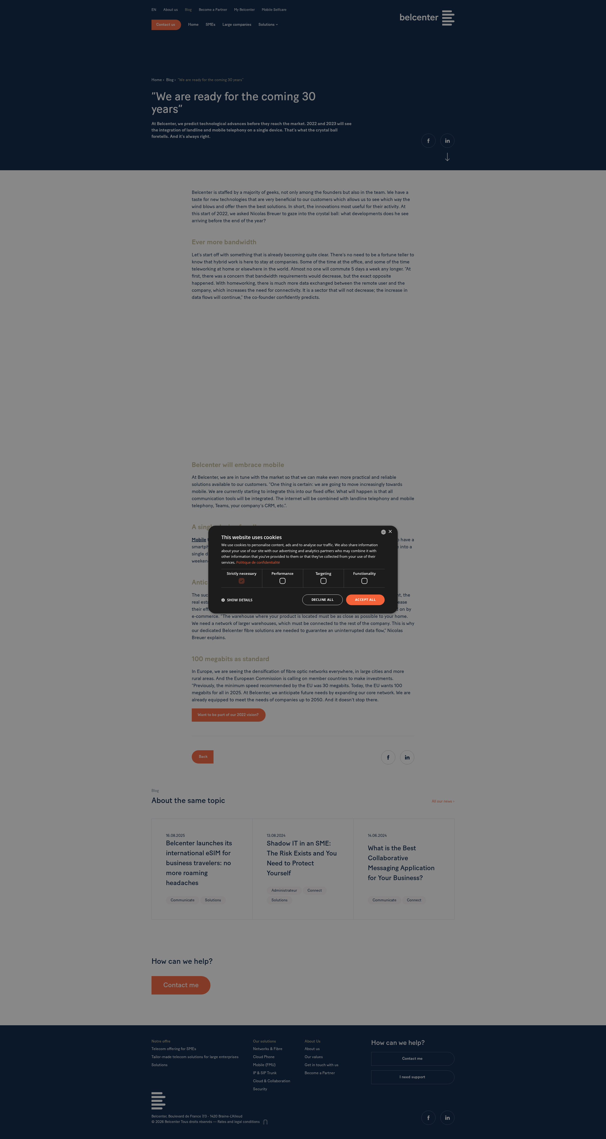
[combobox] (383, 532)
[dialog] (303, 570)
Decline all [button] (323, 600)
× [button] (390, 531)
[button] (236, 599)
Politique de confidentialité (258, 562)
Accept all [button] (365, 600)
